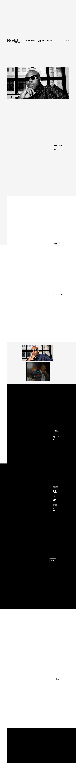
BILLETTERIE (49, 40)
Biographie (56, 243)
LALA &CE (54, 501)
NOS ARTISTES (41, 40)
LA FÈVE (54, 509)
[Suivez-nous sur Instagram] (68, 41)
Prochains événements (30, 40)
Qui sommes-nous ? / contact (56, 8)
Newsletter (65, 8)
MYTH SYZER (55, 492)
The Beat (39, 41)
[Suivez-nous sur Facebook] (66, 41)
